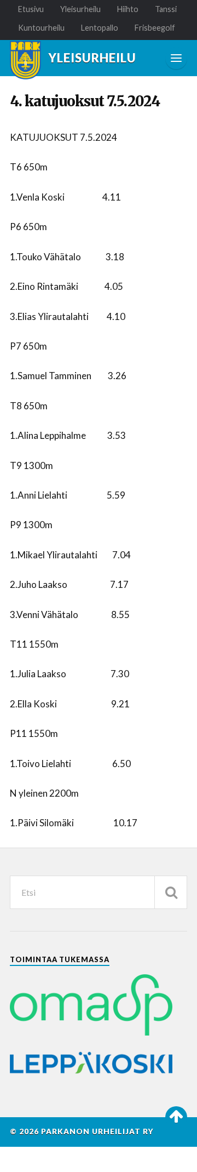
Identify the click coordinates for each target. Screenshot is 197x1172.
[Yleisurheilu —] (25, 60)
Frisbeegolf (155, 27)
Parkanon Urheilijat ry (97, 1131)
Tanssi (166, 9)
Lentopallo (99, 27)
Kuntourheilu (41, 27)
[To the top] (176, 1117)
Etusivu (31, 9)
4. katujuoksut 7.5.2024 (85, 101)
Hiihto (127, 9)
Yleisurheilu (80, 9)
